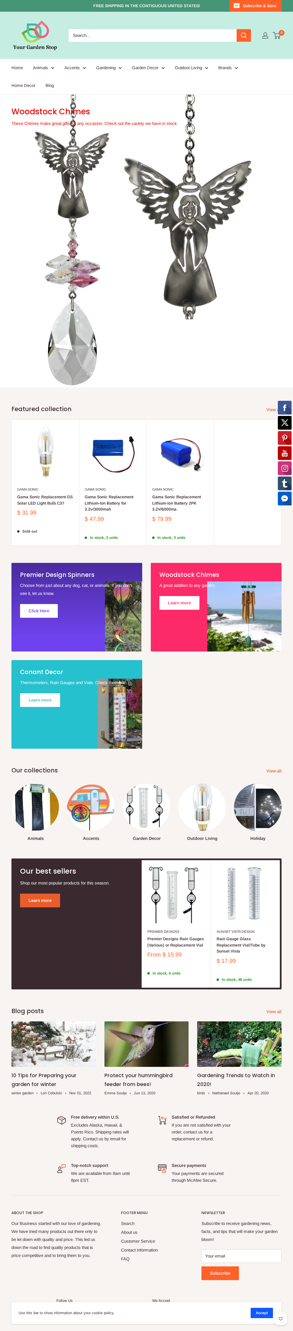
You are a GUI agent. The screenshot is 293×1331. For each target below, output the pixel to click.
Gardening (106, 67)
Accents (72, 67)
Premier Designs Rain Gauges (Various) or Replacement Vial (175, 942)
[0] (276, 35)
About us (129, 1232)
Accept (262, 1313)
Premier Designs (163, 932)
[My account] (265, 35)
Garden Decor (145, 67)
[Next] (281, 807)
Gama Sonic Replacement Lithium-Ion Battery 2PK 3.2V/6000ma (176, 503)
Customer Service (138, 1241)
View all (274, 770)
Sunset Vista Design (236, 932)
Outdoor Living (188, 67)
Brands (225, 67)
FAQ (125, 1258)
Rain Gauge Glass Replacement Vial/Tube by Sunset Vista (241, 945)
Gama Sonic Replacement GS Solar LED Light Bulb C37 (45, 500)
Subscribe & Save (259, 5)
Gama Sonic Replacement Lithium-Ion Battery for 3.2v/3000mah (109, 503)
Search (127, 1223)
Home (17, 67)
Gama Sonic (28, 489)
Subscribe (220, 1273)
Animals (40, 67)
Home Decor (23, 85)
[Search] (244, 35)
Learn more (40, 900)
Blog (49, 85)
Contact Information (139, 1250)
